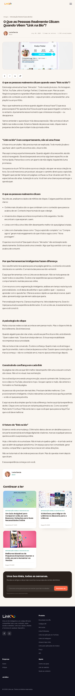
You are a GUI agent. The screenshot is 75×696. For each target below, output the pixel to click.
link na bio (42, 627)
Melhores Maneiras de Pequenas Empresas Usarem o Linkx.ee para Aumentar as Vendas (19, 557)
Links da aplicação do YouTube (49, 635)
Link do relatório (44, 667)
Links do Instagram (45, 638)
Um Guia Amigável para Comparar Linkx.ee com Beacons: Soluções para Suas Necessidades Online (19, 517)
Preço (40, 649)
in (15, 76)
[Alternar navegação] (71, 4)
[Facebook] (4, 633)
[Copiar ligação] (20, 76)
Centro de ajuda (44, 664)
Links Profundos (44, 631)
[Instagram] (9, 633)
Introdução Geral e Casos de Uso (21, 17)
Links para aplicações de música (49, 646)
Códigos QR (42, 624)
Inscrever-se (60, 588)
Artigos (6, 17)
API (40, 653)
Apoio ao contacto (44, 671)
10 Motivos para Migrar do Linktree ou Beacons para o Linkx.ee (54, 515)
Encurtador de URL (45, 620)
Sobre (4, 664)
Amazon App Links (45, 642)
